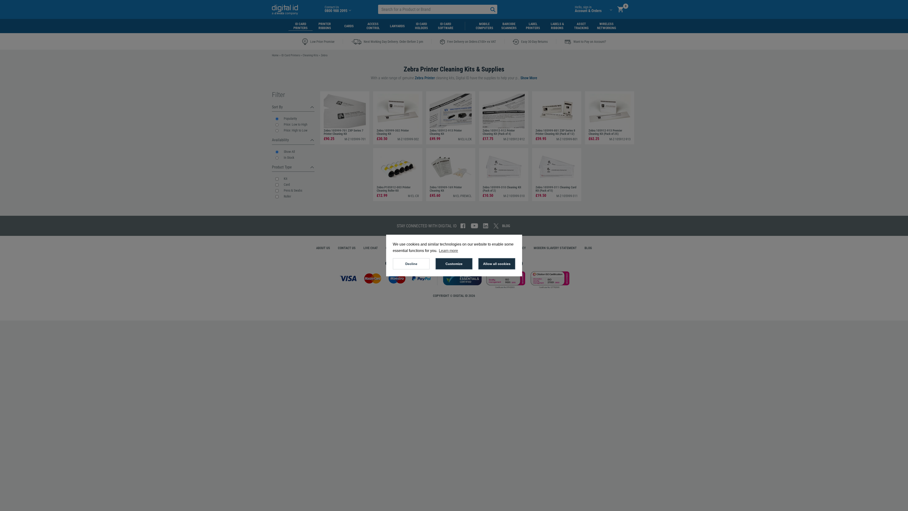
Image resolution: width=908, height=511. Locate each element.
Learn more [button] (448, 251)
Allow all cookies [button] (497, 264)
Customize (454, 264)
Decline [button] (411, 264)
